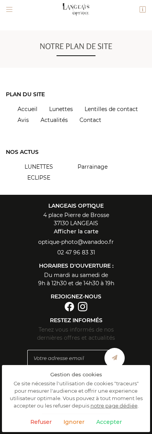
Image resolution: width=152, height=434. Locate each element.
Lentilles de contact (111, 109)
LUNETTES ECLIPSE (39, 172)
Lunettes (61, 109)
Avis (23, 119)
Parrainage (93, 166)
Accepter (109, 421)
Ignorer (74, 421)
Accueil (27, 109)
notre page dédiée (114, 406)
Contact (90, 119)
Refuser (41, 421)
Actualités (54, 119)
